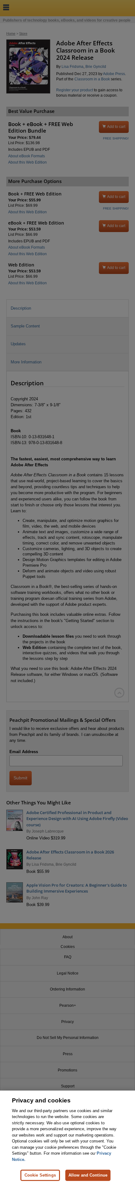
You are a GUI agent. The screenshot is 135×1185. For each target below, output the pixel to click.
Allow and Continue (87, 1175)
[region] (67, 1138)
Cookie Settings (40, 1175)
